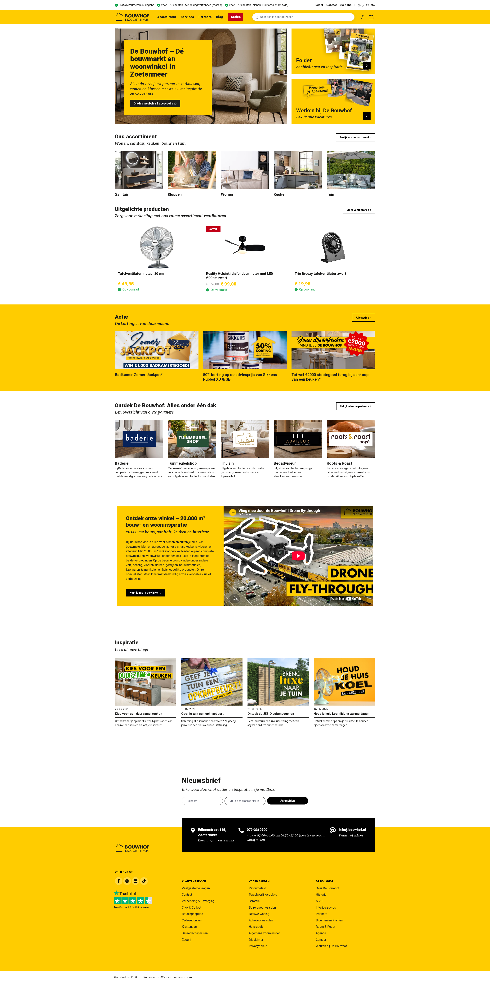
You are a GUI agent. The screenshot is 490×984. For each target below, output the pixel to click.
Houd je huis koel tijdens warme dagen (341, 714)
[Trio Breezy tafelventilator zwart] (333, 247)
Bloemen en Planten (329, 920)
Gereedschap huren (195, 933)
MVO (319, 901)
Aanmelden (287, 800)
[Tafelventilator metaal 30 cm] (156, 247)
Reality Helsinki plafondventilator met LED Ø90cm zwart (239, 276)
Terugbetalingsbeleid (263, 894)
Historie (321, 894)
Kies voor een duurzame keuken (138, 714)
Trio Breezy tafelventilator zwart (320, 274)
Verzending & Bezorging (198, 901)
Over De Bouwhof (327, 888)
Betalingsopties (192, 914)
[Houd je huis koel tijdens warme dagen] (344, 682)
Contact (331, 5)
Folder (319, 5)
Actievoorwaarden (261, 920)
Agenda (321, 933)
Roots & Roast (325, 927)
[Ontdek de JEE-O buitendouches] (278, 682)
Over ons (345, 5)
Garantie (254, 901)
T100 (134, 977)
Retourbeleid (257, 888)
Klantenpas (189, 927)
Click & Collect (191, 907)
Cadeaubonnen (192, 920)
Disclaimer (256, 940)
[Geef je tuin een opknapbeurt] (212, 682)
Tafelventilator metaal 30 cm (141, 274)
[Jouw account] (363, 17)
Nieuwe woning (259, 914)
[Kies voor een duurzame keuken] (145, 682)
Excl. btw (370, 5)
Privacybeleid (258, 946)
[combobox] (306, 17)
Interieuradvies (326, 907)
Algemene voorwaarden (264, 933)
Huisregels (256, 927)
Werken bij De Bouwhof (331, 946)
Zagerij (186, 940)
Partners (321, 914)
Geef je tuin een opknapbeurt (202, 714)
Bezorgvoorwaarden (262, 907)
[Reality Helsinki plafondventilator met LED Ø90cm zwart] (245, 247)
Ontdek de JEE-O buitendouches (270, 714)
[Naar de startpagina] (132, 17)
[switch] (360, 5)
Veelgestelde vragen (196, 888)
